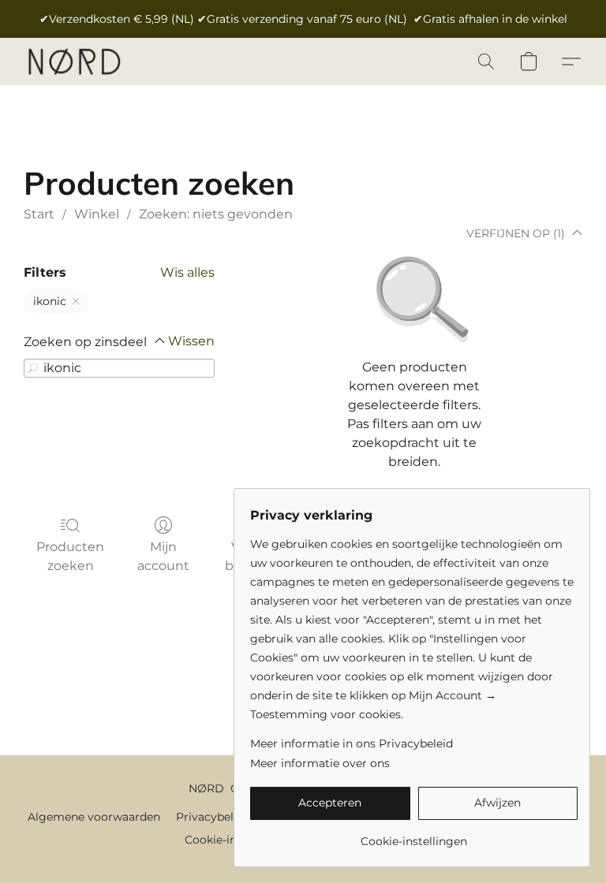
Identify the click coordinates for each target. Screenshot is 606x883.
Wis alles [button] (187, 272)
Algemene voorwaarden (94, 817)
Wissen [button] (191, 340)
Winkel (96, 214)
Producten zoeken (70, 556)
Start (39, 214)
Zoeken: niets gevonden (216, 214)
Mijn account (163, 556)
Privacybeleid (213, 817)
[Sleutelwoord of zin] (33, 368)
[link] (414, 835)
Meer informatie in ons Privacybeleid (351, 743)
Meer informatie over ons (320, 763)
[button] (73, 61)
